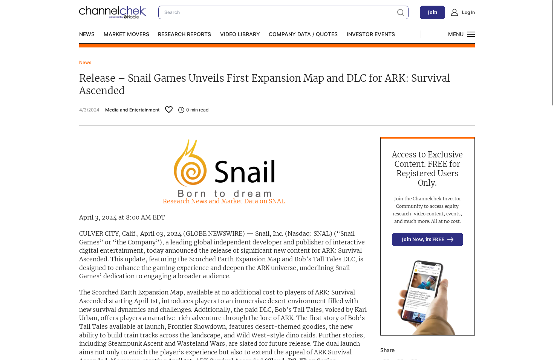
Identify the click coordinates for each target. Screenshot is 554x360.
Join (432, 12)
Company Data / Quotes (303, 34)
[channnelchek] (113, 12)
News (87, 34)
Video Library (240, 34)
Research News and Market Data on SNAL (224, 201)
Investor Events (371, 34)
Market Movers (126, 34)
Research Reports (184, 34)
